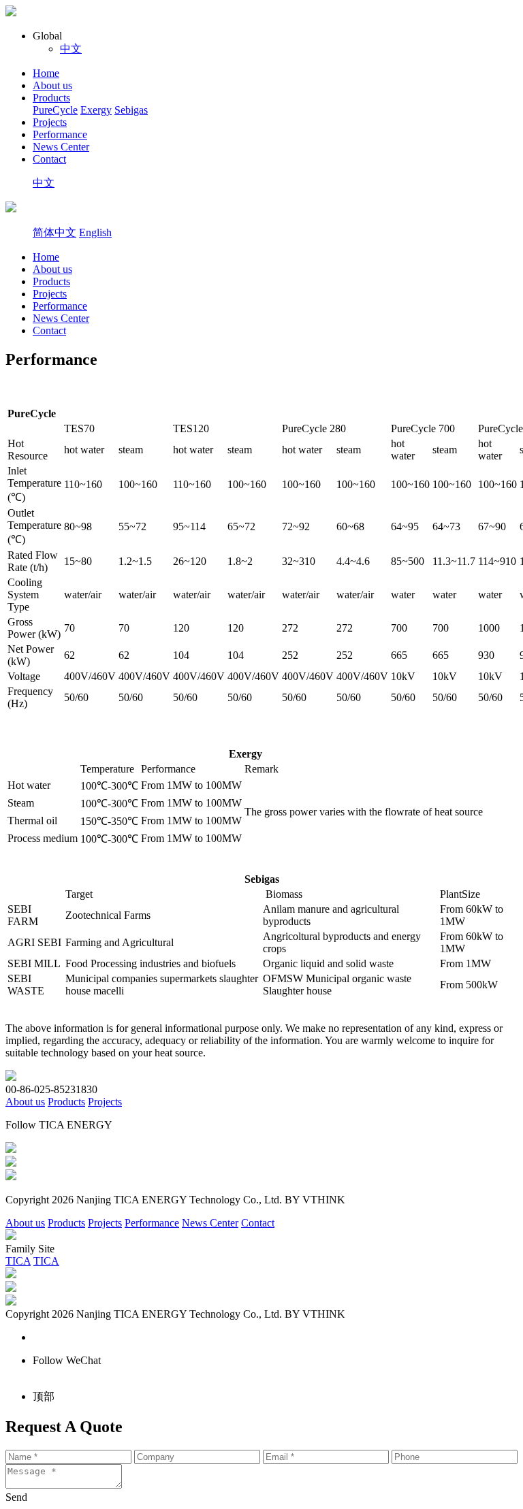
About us (52, 85)
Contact (49, 159)
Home (46, 73)
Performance (60, 134)
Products (51, 97)
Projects (50, 122)
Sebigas (131, 110)
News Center (61, 146)
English (95, 232)
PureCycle (55, 110)
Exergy (96, 110)
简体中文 (54, 232)
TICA (18, 1261)
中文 (71, 48)
